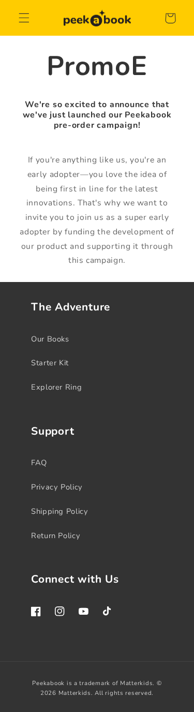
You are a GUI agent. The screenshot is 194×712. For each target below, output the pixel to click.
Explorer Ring (56, 387)
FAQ (39, 462)
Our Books (50, 339)
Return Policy (55, 535)
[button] (24, 18)
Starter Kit (50, 363)
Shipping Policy (59, 511)
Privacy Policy (57, 487)
